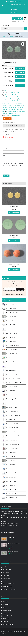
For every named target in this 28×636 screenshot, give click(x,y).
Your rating (6, 134)
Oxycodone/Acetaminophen (13, 115)
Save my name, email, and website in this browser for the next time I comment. (13, 164)
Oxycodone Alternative (11, 95)
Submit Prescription (8, 616)
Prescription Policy (8, 624)
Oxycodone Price (13, 109)
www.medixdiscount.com (10, 525)
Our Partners (6, 567)
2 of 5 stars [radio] (6, 137)
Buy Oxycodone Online (13, 92)
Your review (6, 139)
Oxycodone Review (11, 111)
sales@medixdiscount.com (14, 1)
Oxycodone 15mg (14, 235)
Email (4, 155)
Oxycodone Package (12, 105)
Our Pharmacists (7, 581)
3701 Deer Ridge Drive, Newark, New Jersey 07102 (15, 5)
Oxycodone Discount (11, 99)
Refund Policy (6, 572)
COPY (20, 289)
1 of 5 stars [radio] (4, 137)
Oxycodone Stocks (11, 113)
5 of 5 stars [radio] (12, 137)
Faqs (4, 607)
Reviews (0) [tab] (7, 118)
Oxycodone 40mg (14, 206)
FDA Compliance (7, 586)
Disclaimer (5, 621)
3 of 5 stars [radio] (8, 137)
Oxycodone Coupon (11, 97)
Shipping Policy (7, 610)
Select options (15, 212)
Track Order (6, 618)
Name (5, 148)
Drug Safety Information (9, 589)
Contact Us (6, 604)
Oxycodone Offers (10, 103)
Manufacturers (7, 569)
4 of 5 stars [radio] (10, 137)
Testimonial (6, 613)
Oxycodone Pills (12, 107)
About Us (5, 602)
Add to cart (21, 68)
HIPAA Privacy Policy (8, 583)
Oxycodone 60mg (14, 264)
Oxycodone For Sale (11, 101)
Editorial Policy (7, 578)
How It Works (6, 575)
